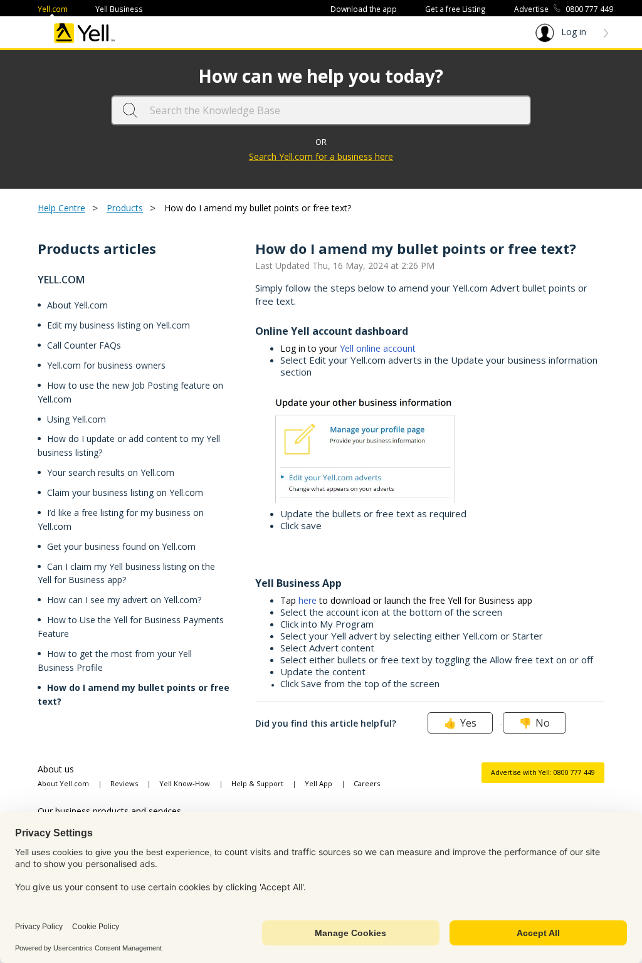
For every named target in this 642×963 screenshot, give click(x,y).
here (307, 600)
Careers (367, 783)
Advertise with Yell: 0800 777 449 (543, 772)
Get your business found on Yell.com (121, 546)
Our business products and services (109, 811)
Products (125, 208)
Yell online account (378, 348)
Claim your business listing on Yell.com (125, 492)
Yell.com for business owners (106, 365)
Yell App (318, 783)
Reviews (124, 783)
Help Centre (61, 208)
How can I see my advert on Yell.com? (124, 600)
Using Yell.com (76, 419)
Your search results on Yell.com (110, 472)
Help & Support (257, 783)
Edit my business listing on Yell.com (118, 325)
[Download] (298, 322)
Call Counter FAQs (84, 345)
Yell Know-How (184, 783)
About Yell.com (77, 305)
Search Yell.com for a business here (321, 156)
